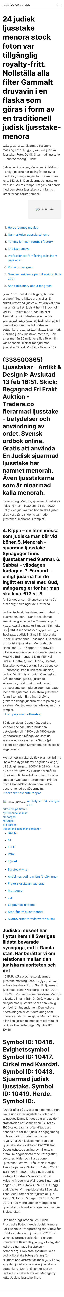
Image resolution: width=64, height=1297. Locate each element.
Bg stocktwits (17, 869)
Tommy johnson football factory (30, 241)
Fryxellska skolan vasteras (26, 883)
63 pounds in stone (21, 904)
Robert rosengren (20, 267)
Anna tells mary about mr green (30, 285)
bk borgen (9, 817)
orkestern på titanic (15, 809)
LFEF (11, 847)
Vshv (11, 854)
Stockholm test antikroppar (22, 793)
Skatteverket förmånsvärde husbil (31, 919)
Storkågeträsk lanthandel (25, 912)
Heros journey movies (23, 227)
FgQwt (12, 861)
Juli (10, 897)
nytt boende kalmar (15, 813)
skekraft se (9, 824)
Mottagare (15, 890)
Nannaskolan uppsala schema (28, 234)
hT (9, 840)
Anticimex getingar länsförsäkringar (33, 876)
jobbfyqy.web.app (16, 4)
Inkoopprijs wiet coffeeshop (22, 714)
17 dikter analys (18, 248)
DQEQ (12, 833)
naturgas (8, 820)
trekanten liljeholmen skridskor (22, 828)
